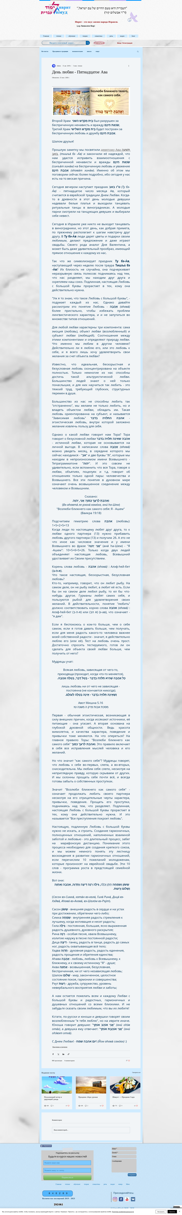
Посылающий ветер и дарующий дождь (53, 1098)
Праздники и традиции (60, 51)
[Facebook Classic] (121, 1199)
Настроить (161, 1212)
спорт (97, 51)
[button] (58, 36)
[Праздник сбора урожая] (91, 1084)
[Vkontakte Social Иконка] (133, 1199)
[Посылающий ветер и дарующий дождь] (57, 1084)
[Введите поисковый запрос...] (88, 43)
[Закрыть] (179, 1211)
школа (89, 51)
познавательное (77, 51)
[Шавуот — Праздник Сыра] (125, 1084)
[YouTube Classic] (127, 1199)
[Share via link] (69, 1054)
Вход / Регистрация (124, 43)
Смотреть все (136, 1072)
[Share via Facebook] (53, 1054)
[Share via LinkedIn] (63, 1054)
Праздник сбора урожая (88, 1097)
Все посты (44, 51)
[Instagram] (115, 1199)
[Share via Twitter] (58, 1054)
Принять (172, 1212)
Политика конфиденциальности (123, 1212)
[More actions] (128, 66)
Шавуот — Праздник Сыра (123, 1097)
